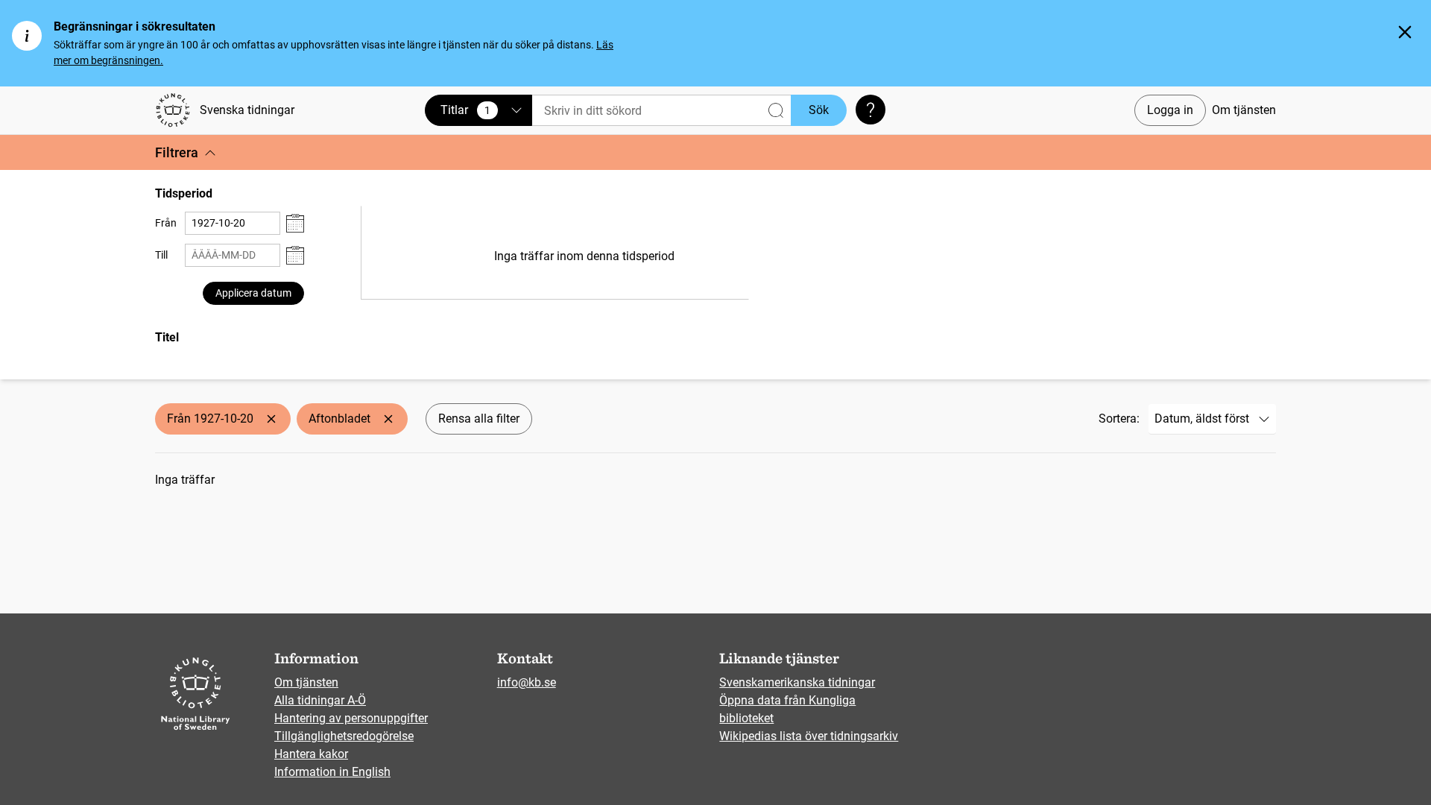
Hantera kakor (311, 754)
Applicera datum (253, 293)
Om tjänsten (1244, 110)
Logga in (1170, 110)
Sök (819, 110)
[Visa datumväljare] (295, 223)
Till (161, 255)
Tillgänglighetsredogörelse (344, 736)
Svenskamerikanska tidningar (797, 682)
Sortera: (1119, 418)
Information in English (332, 772)
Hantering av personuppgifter (351, 718)
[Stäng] (1405, 32)
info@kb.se (526, 682)
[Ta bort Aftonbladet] (388, 418)
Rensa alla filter (478, 418)
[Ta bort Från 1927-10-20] (271, 418)
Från (166, 223)
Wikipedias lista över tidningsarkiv (808, 736)
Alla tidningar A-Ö (320, 700)
